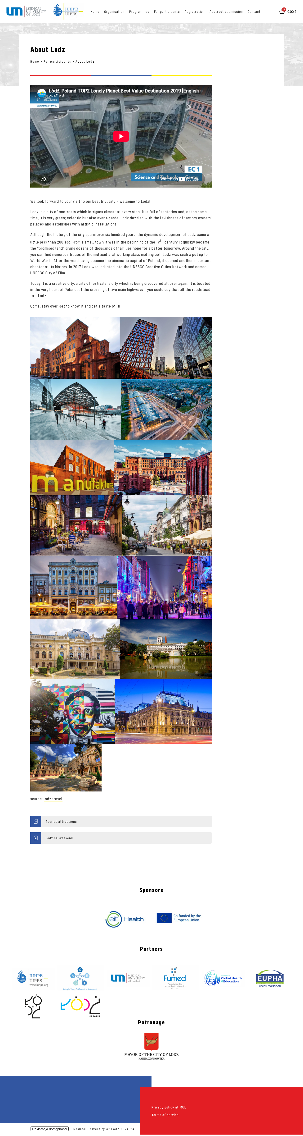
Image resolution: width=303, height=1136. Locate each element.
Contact (254, 11)
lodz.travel (53, 798)
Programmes (139, 11)
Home (95, 11)
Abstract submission (226, 11)
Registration (195, 11)
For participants (167, 11)
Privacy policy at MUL (169, 1107)
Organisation (114, 11)
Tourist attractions (61, 821)
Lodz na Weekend (59, 838)
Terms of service (165, 1114)
